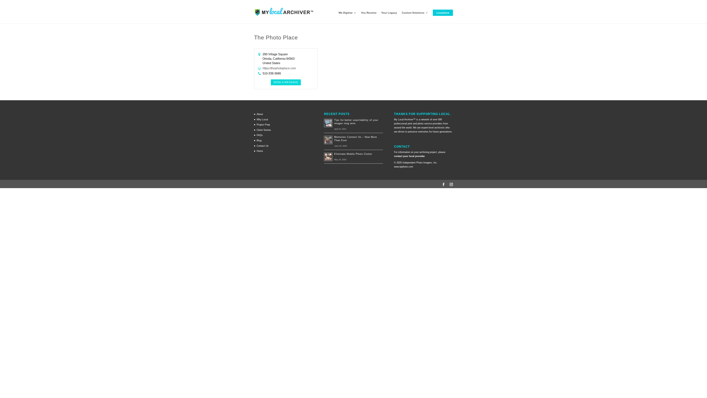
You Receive (369, 12)
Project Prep (263, 124)
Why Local (262, 119)
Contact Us (263, 145)
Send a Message (285, 82)
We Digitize (346, 12)
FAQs (260, 135)
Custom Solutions (413, 12)
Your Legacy (389, 12)
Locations (443, 12)
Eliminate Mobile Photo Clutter (353, 154)
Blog (259, 140)
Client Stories (264, 130)
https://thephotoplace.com (279, 68)
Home (260, 151)
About (260, 114)
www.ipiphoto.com (403, 166)
